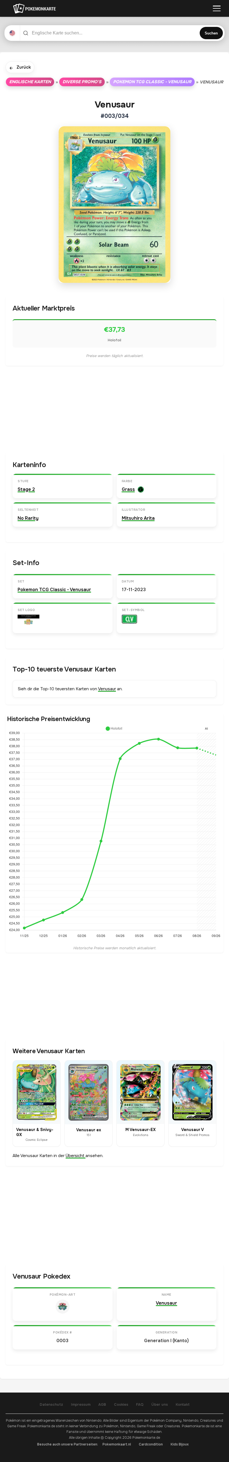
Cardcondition (151, 1444)
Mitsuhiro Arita (138, 518)
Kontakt (183, 1404)
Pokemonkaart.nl (116, 1444)
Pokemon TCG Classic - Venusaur (152, 82)
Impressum (80, 1404)
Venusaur (107, 689)
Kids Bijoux (180, 1444)
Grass (128, 489)
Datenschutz (51, 1404)
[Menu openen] (217, 8)
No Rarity (28, 518)
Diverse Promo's (82, 82)
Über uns (159, 1404)
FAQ (140, 1404)
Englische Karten (30, 82)
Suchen (211, 33)
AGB (102, 1404)
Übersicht (75, 1155)
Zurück (20, 67)
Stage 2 (26, 489)
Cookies (121, 1404)
